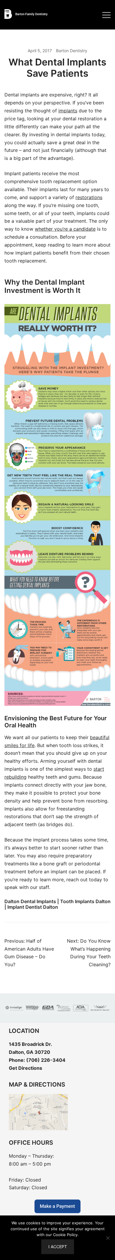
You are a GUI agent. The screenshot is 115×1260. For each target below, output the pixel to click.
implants (67, 111)
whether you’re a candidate (65, 229)
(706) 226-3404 (45, 1060)
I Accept (57, 1246)
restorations (88, 197)
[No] (108, 1238)
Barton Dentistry (71, 50)
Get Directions (25, 1068)
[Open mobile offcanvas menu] (106, 15)
